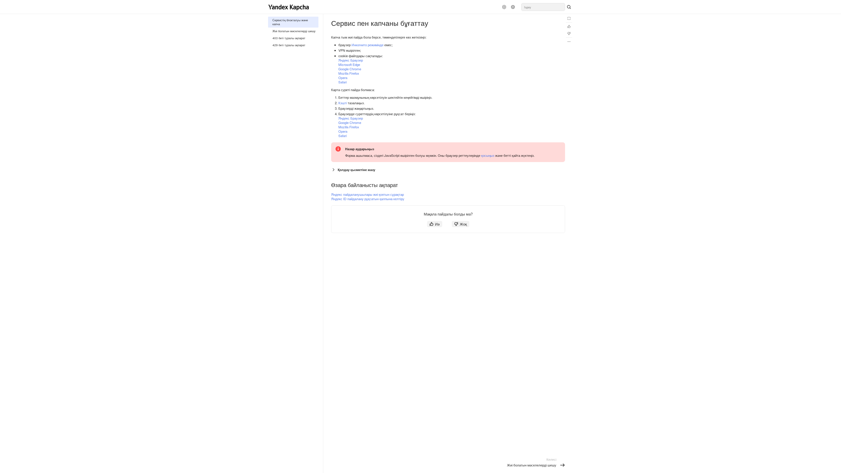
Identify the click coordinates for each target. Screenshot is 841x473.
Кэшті (342, 103)
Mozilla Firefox (348, 73)
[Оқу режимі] (569, 18)
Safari (342, 82)
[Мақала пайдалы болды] (569, 26)
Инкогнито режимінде (367, 44)
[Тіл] (513, 7)
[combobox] (543, 7)
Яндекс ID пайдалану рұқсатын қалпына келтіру (367, 198)
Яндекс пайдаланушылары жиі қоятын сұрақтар (367, 194)
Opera (342, 77)
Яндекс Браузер (350, 60)
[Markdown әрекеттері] (569, 42)
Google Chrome (349, 69)
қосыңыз (487, 155)
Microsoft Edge (349, 64)
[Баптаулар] (504, 7)
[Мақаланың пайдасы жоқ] (569, 33)
